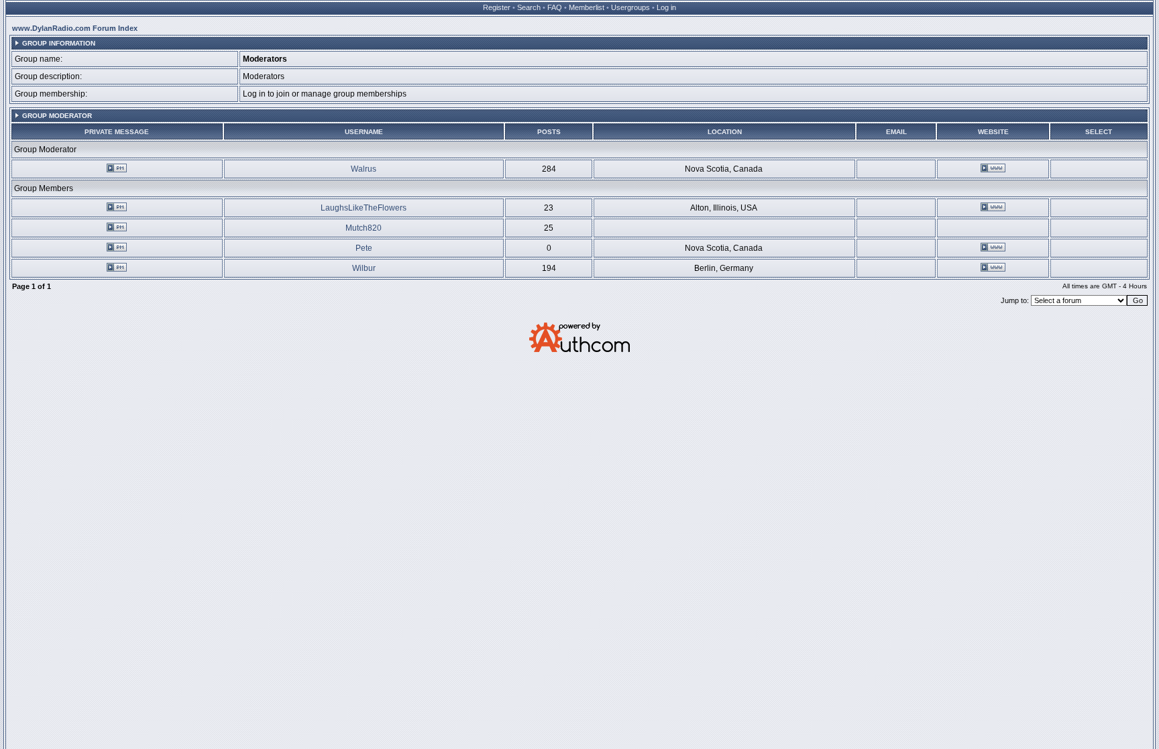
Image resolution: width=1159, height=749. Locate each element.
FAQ (554, 7)
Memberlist (586, 7)
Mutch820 (363, 228)
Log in (666, 7)
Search (529, 7)
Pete (363, 248)
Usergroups (630, 7)
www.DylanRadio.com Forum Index (74, 28)
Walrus (363, 169)
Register (496, 7)
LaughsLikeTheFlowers (363, 208)
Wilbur (364, 268)
